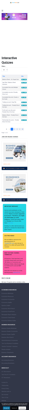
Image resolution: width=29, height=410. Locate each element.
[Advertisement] (14, 40)
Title (3, 76)
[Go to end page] (22, 129)
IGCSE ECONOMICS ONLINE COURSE (15, 200)
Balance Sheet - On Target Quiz (10, 79)
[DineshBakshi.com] (14, 2)
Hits (22, 76)
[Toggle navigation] (2, 11)
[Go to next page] (20, 129)
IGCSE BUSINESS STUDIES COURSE (15, 168)
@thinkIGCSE (16, 272)
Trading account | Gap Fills (9, 102)
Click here (10, 223)
